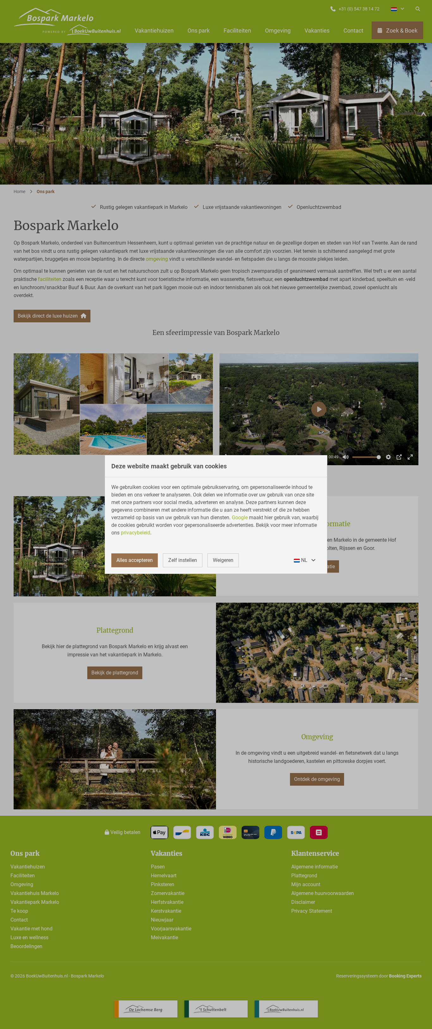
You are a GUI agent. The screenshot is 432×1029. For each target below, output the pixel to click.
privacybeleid (135, 533)
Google (240, 517)
